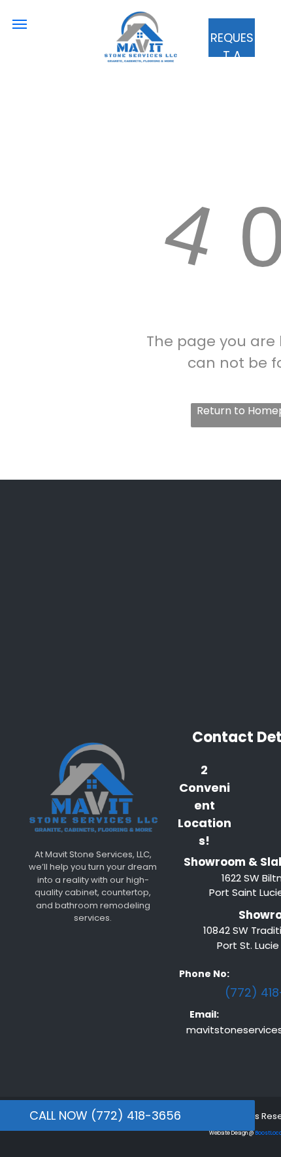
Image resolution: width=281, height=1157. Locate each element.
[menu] (20, 24)
